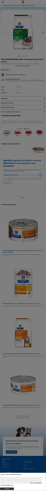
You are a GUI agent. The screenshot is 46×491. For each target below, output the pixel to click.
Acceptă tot (7, 488)
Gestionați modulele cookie (7, 485)
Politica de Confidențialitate (36, 482)
